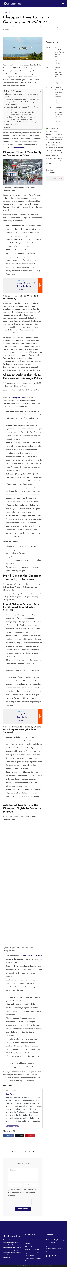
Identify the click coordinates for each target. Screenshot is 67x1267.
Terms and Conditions (32, 1249)
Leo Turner (24, 13)
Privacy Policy (29, 1246)
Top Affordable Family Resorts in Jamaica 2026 (59, 52)
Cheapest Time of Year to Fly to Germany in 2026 (21, 95)
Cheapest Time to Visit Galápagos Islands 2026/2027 (59, 92)
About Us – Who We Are (33, 1240)
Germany (36, 13)
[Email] (18, 1126)
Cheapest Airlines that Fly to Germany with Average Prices (22, 103)
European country (18, 147)
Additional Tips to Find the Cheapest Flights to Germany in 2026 (22, 123)
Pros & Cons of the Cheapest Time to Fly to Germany (21, 108)
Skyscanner (27, 956)
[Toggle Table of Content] (39, 91)
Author (8, 127)
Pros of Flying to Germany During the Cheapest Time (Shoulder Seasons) (21, 113)
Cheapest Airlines (19, 398)
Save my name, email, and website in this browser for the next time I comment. (22, 1193)
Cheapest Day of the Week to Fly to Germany (23, 99)
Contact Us (28, 1243)
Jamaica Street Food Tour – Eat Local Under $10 (58, 72)
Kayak (37, 956)
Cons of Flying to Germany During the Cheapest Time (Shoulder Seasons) (22, 118)
